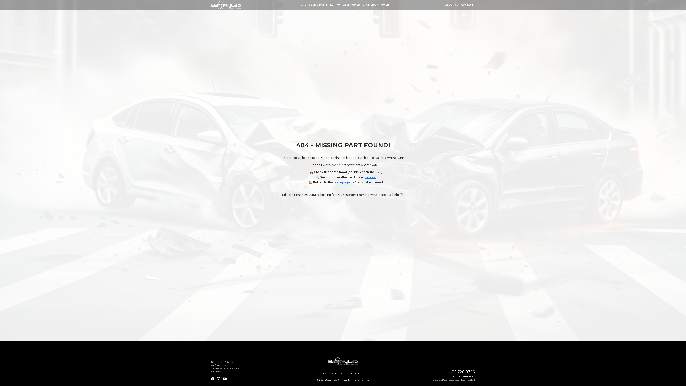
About (344, 373)
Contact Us (357, 373)
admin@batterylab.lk (464, 376)
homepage (342, 182)
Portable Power (348, 5)
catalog (370, 177)
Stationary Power (376, 5)
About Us (451, 5)
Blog (334, 373)
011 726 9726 (463, 372)
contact (467, 5)
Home (302, 5)
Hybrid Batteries (321, 5)
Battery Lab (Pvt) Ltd (464, 379)
